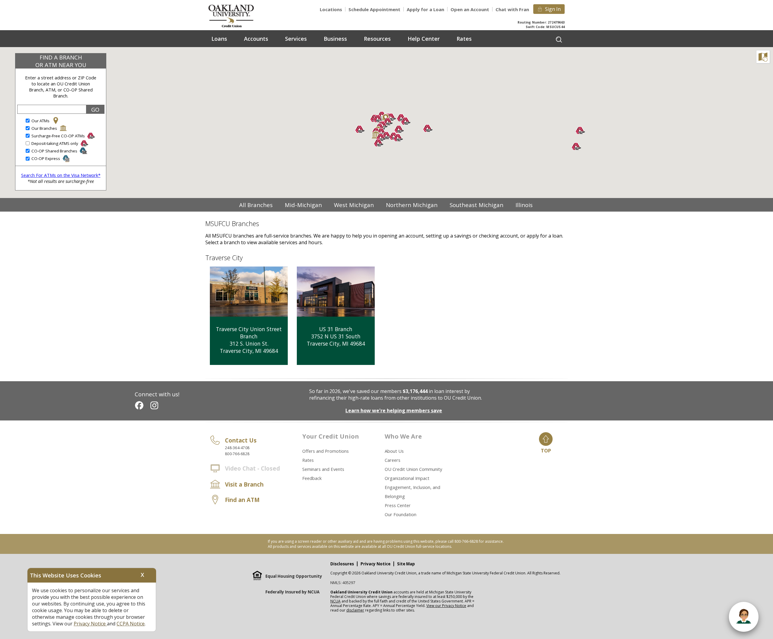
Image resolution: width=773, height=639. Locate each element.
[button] (376, 135)
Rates (308, 460)
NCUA (335, 601)
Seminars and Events (323, 469)
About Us (394, 451)
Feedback (312, 478)
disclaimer (355, 610)
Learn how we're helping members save (393, 410)
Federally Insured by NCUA (292, 592)
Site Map (406, 564)
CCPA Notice (131, 623)
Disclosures (342, 564)
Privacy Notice (375, 564)
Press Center (398, 505)
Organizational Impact (407, 478)
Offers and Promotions (325, 451)
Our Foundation (400, 514)
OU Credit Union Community (413, 469)
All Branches (256, 205)
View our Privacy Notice (446, 605)
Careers (392, 460)
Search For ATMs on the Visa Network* (61, 175)
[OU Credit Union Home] (235, 15)
